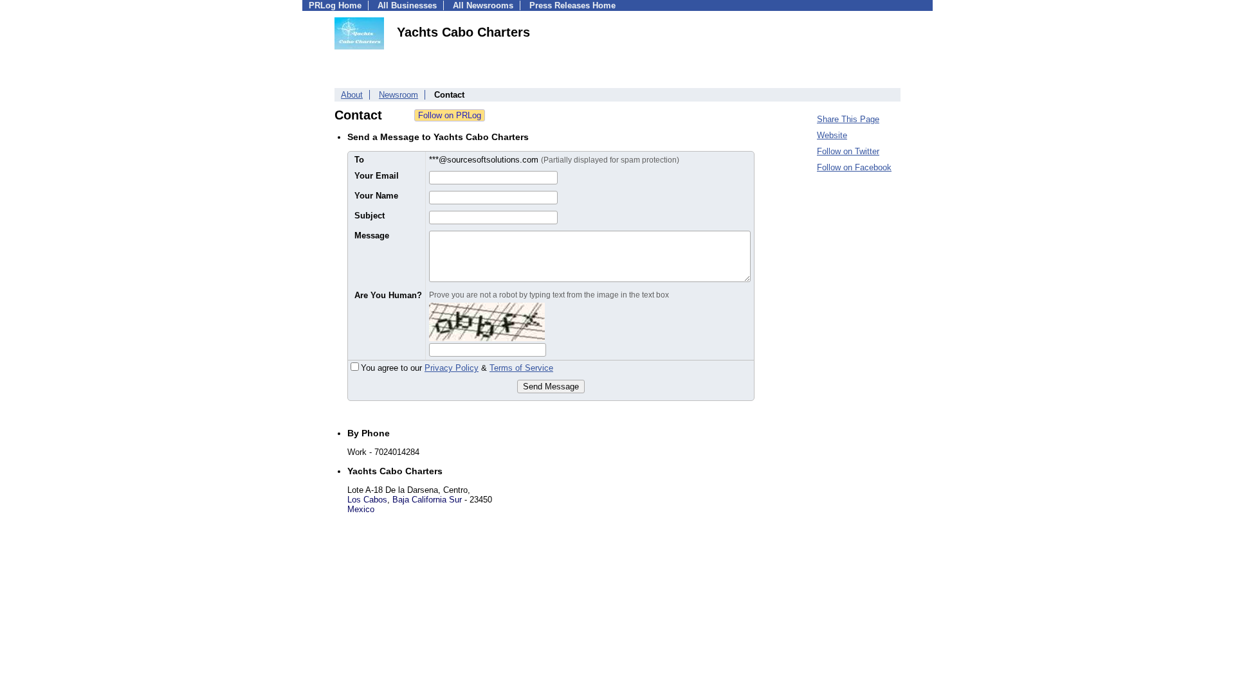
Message (371, 235)
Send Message (551, 386)
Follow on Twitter (848, 151)
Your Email (376, 176)
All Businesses (407, 5)
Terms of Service (521, 368)
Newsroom (398, 95)
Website (832, 135)
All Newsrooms (483, 5)
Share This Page (848, 119)
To (359, 160)
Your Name (376, 195)
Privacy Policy (452, 368)
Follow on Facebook (854, 167)
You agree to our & (457, 368)
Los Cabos (367, 499)
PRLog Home (335, 5)
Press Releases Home (572, 5)
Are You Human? (388, 295)
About (352, 95)
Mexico (360, 509)
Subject (369, 215)
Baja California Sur (427, 499)
